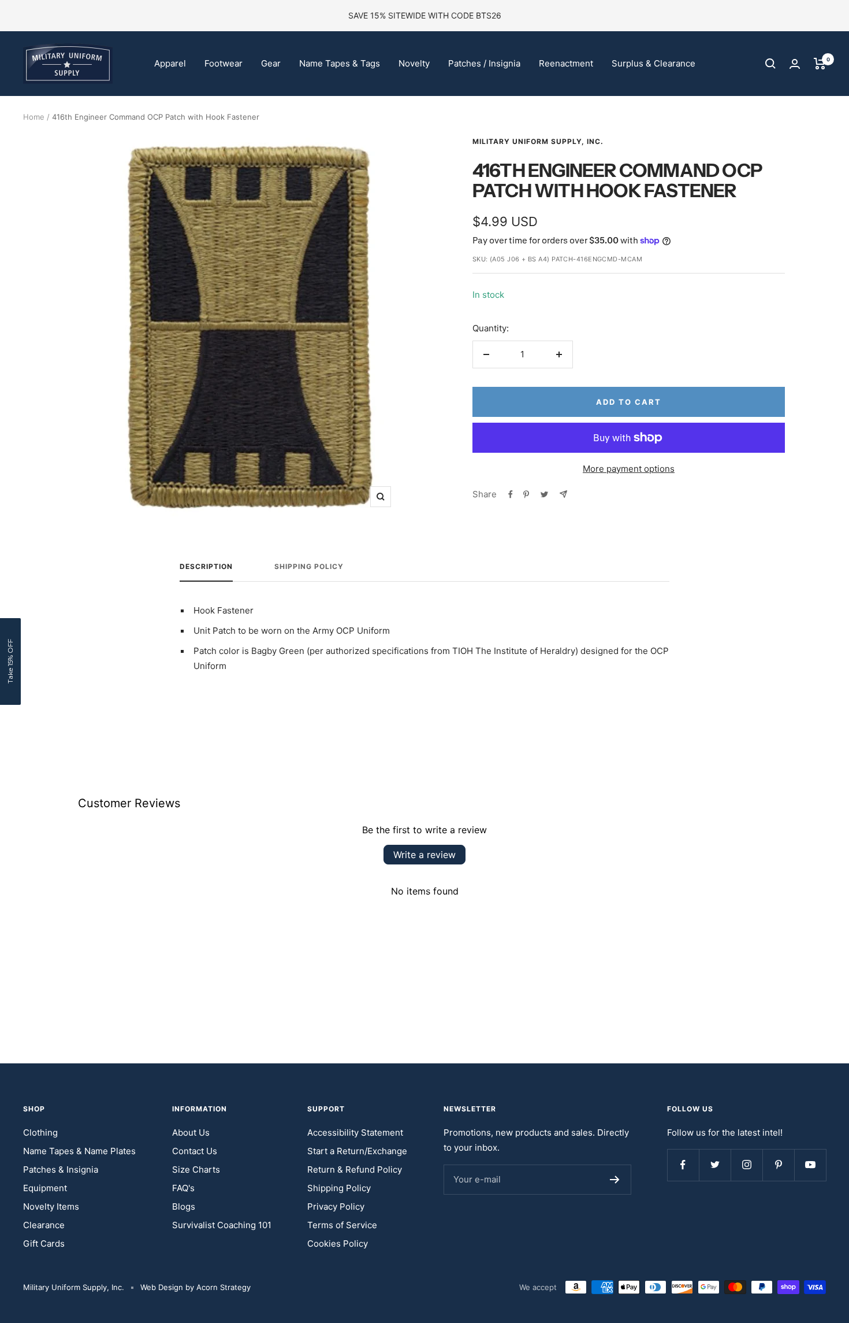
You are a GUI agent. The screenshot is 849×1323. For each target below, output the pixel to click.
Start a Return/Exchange (357, 1150)
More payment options (629, 468)
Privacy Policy (335, 1206)
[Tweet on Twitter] (544, 494)
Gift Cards (44, 1243)
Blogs (183, 1206)
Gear (271, 63)
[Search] (770, 63)
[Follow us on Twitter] (715, 1165)
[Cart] (820, 63)
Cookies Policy (337, 1243)
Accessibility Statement (355, 1132)
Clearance (44, 1224)
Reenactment (566, 63)
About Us (191, 1132)
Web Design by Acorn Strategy (195, 1287)
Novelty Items (51, 1206)
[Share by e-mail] (563, 494)
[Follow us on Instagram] (746, 1165)
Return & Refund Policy (354, 1169)
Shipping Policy (309, 567)
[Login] (795, 64)
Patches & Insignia (60, 1169)
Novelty (414, 63)
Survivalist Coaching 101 (221, 1224)
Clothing (40, 1132)
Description (206, 567)
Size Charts (196, 1169)
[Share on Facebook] (510, 494)
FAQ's (183, 1187)
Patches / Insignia (484, 63)
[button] (10, 661)
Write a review (424, 854)
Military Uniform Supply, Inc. (538, 141)
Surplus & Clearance (653, 63)
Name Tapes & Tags (339, 63)
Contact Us (194, 1150)
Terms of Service (342, 1224)
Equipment (45, 1187)
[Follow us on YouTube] (810, 1165)
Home (33, 116)
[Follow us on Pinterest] (778, 1165)
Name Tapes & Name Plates (79, 1150)
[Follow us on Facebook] (683, 1165)
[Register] (615, 1180)
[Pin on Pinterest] (526, 494)
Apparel (170, 63)
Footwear (223, 63)
